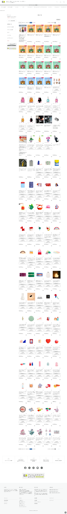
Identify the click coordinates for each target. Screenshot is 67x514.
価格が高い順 (27, 22)
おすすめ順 (33, 22)
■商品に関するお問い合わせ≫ (54, 489)
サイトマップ (51, 500)
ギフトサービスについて (22, 506)
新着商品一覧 (9, 24)
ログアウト (5, 503)
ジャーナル (9, 35)
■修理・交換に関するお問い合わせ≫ (55, 492)
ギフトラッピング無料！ (33, 5)
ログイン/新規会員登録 (11, 20)
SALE (8, 40)
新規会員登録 (6, 500)
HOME (1, 10)
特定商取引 (36, 503)
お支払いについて (21, 503)
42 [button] (58, 22)
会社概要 (35, 500)
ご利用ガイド (30, 493)
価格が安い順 (23, 22)
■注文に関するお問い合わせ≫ (54, 491)
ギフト (8, 32)
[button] (60, 22)
